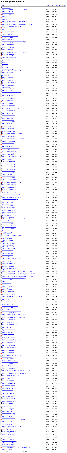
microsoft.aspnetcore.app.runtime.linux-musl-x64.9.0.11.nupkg (18, 274)
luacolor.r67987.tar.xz (8, 260)
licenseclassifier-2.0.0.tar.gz (10, 251)
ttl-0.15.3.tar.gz (6, 406)
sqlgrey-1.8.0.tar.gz (7, 395)
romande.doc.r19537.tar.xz (8, 363)
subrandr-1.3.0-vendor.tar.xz (9, 396)
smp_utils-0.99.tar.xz (7, 390)
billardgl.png (5, 75)
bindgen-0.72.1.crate (7, 77)
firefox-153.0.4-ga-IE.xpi (8, 167)
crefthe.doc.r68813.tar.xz (8, 115)
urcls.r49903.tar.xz (7, 411)
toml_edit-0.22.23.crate (8, 403)
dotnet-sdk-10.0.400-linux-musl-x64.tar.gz (13, 138)
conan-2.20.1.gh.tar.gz (8, 101)
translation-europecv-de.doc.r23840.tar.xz (13, 404)
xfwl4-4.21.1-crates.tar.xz (9, 439)
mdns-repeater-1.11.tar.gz (8, 264)
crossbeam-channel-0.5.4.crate (10, 116)
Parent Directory (6, 8)
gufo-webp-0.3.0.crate (7, 204)
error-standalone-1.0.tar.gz (9, 151)
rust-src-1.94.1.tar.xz (8, 376)
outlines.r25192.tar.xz (8, 322)
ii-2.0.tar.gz (5, 220)
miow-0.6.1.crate (6, 283)
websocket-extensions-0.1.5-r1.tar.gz (11, 426)
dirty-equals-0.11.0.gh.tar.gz (10, 131)
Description (62, 5)
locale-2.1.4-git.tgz (7, 255)
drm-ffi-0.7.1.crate (7, 139)
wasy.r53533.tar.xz (7, 424)
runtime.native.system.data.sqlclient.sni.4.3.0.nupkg (16, 370)
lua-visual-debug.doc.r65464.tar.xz (11, 258)
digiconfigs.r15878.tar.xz (8, 129)
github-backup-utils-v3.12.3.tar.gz (11, 194)
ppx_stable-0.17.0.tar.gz (8, 342)
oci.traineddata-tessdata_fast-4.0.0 (11, 311)
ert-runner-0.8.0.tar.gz (8, 153)
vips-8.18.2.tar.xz (7, 416)
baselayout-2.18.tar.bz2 (8, 60)
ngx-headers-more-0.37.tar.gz (9, 307)
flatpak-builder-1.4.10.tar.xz (10, 172)
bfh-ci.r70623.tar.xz (7, 72)
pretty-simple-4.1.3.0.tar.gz (9, 343)
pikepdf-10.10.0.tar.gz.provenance (11, 330)
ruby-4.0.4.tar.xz (6, 367)
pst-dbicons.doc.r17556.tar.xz (10, 345)
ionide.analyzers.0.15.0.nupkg (10, 223)
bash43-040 (5, 65)
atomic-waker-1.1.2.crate (8, 54)
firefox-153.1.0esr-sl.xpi (8, 171)
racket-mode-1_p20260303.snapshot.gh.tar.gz (13, 358)
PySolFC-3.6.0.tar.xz (7, 29)
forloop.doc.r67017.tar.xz (8, 176)
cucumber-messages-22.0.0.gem (9, 121)
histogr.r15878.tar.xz (7, 213)
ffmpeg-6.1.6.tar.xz (7, 159)
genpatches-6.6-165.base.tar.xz (10, 187)
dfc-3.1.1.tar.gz (6, 126)
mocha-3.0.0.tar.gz (7, 284)
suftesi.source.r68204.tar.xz (9, 398)
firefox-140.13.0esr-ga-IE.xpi (10, 162)
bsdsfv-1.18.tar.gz (7, 83)
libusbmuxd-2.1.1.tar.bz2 (8, 246)
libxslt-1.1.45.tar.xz (7, 250)
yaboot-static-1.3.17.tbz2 (8, 442)
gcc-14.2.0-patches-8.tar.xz (9, 184)
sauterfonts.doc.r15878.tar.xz (10, 380)
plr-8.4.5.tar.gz (6, 335)
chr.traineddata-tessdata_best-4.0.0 (11, 92)
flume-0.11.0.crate (7, 174)
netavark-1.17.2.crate (7, 301)
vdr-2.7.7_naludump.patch (8, 413)
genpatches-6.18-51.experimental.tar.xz (12, 185)
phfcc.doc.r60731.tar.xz (8, 325)
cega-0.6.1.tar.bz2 (7, 90)
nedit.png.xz (5, 299)
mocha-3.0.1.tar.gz (7, 286)
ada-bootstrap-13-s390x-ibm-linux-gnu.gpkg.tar (14, 42)
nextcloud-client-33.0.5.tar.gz (10, 306)
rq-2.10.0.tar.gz (6, 365)
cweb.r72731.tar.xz (7, 123)
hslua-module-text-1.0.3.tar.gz (10, 215)
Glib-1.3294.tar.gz (7, 18)
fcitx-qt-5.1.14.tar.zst (8, 157)
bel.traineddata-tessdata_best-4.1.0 (11, 70)
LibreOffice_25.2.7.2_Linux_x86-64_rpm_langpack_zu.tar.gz (17, 24)
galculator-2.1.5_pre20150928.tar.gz (11, 182)
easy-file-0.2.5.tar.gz (8, 143)
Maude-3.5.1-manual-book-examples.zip (11, 26)
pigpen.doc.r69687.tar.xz (8, 329)
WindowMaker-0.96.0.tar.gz (8, 37)
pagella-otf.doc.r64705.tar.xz (10, 324)
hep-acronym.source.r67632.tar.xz (10, 208)
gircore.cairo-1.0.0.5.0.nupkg (10, 192)
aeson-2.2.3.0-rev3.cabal (8, 47)
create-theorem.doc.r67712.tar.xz (10, 113)
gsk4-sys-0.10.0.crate (7, 202)
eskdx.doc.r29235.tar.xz (8, 154)
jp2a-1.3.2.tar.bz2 (7, 225)
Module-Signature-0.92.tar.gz (9, 27)
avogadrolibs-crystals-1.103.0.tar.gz (11, 55)
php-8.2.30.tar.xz (6, 327)
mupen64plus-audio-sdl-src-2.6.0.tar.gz (12, 296)
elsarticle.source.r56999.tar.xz (10, 148)
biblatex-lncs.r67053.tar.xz (9, 73)
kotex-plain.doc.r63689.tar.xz (10, 228)
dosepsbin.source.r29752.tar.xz (10, 136)
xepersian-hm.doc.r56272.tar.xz (10, 432)
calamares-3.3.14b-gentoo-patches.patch (12, 88)
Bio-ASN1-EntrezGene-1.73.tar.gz (10, 11)
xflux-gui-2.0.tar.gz (7, 436)
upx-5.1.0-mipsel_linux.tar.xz (10, 409)
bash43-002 (5, 64)
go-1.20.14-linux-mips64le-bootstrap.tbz (12, 195)
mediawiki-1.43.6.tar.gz (8, 266)
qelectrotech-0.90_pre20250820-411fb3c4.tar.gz (14, 355)
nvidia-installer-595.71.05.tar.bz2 (11, 309)
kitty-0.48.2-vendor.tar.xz (9, 227)
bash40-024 (5, 62)
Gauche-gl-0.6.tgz (6, 16)
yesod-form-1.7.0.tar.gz (8, 444)
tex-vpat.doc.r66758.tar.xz (9, 401)
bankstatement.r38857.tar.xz (9, 59)
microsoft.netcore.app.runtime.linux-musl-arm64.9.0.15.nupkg (17, 276)
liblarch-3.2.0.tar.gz (7, 241)
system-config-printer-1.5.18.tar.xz (11, 399)
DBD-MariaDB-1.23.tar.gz (8, 13)
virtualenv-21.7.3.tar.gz (8, 418)
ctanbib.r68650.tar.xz (7, 118)
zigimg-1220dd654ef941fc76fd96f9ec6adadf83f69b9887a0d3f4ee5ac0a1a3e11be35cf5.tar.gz (23, 447)
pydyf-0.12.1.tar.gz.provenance (10, 348)
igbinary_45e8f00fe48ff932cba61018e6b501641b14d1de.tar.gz (17, 218)
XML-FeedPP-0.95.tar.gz (8, 39)
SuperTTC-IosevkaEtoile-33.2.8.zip (11, 32)
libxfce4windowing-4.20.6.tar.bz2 (10, 248)
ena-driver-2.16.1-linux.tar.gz (10, 149)
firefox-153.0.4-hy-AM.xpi (8, 169)
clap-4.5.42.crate (6, 93)
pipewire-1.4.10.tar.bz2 (8, 332)
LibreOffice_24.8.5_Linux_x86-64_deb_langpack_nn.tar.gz (16, 22)
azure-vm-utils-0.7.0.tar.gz (9, 57)
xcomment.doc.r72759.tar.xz (9, 431)
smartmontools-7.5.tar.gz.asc (9, 388)
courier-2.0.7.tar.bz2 (7, 111)
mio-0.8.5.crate (6, 281)
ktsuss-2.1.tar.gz (6, 230)
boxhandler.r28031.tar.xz (8, 80)
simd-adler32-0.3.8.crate (8, 383)
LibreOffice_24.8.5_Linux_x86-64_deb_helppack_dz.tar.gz (16, 21)
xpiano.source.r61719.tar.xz (9, 441)
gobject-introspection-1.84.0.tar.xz (11, 197)
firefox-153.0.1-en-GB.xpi (8, 164)
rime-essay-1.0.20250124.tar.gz (10, 362)
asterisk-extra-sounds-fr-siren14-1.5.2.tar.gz (14, 52)
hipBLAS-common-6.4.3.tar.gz (9, 212)
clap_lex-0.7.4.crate (7, 95)
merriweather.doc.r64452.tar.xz (10, 268)
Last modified (49, 5)
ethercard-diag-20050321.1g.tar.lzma (11, 156)
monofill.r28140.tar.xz (8, 291)
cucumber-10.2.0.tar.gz (8, 120)
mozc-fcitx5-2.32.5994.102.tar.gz (10, 292)
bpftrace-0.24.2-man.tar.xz (9, 82)
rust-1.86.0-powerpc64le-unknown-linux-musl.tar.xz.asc (16, 373)
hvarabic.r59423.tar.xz (8, 217)
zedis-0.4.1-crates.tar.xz (8, 446)
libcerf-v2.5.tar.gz (7, 238)
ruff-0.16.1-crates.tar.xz (8, 368)
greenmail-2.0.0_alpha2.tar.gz (10, 199)
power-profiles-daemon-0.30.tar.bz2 (11, 340)
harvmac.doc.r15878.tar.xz (8, 207)
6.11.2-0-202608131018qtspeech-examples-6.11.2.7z (14, 9)
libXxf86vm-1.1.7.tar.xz (8, 236)
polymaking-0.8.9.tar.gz (8, 339)
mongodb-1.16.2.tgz (7, 289)
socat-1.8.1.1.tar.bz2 (7, 391)
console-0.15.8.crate (7, 103)
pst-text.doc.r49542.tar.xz (9, 347)
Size (57, 5)
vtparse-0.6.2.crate (7, 421)
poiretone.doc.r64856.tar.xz (9, 337)
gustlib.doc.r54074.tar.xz (8, 205)
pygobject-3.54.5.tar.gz (8, 350)
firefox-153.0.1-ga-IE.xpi (8, 166)
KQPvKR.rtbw (5, 19)
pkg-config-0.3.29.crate (8, 334)
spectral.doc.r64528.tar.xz (9, 393)
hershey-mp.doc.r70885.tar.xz (9, 210)
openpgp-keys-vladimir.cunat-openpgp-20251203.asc (14, 317)
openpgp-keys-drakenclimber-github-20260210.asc (14, 314)
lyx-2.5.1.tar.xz (6, 261)
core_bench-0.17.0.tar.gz (8, 110)
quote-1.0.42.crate (7, 357)
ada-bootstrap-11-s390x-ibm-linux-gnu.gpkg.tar (14, 41)
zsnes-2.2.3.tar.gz (7, 449)
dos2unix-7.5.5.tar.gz (7, 134)
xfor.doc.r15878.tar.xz (8, 437)
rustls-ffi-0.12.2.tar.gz (8, 378)
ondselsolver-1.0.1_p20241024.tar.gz (11, 312)
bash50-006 (5, 67)
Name (3, 5)
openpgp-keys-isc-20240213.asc (10, 315)
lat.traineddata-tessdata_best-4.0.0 (11, 235)
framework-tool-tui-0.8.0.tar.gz (10, 177)
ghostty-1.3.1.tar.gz (7, 190)
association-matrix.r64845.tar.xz (10, 50)
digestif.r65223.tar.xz (8, 128)
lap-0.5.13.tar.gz (6, 233)
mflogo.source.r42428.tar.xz (9, 269)
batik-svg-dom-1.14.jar (8, 69)
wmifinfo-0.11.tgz (6, 429)
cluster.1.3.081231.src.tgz (9, 97)
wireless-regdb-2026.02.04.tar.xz (10, 427)
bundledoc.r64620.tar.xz (8, 85)
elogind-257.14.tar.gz (7, 146)
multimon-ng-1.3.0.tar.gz (8, 294)
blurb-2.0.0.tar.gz (7, 78)
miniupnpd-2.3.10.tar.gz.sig (9, 279)
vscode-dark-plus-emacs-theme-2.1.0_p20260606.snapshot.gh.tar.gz (18, 419)
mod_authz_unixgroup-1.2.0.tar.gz (10, 288)
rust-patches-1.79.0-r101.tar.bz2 (10, 375)
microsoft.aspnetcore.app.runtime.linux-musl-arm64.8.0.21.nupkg (18, 273)
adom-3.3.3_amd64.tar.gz (8, 44)
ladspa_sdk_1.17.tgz (7, 232)
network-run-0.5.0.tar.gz (8, 304)
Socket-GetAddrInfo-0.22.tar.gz (10, 31)
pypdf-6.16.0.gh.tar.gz (8, 352)
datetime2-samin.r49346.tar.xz (10, 125)
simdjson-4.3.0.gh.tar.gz (8, 385)
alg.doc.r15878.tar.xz (7, 49)
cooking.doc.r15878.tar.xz (8, 106)
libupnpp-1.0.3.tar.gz (7, 245)
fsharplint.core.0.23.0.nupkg (9, 179)
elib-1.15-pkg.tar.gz (7, 144)
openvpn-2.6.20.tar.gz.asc (8, 319)
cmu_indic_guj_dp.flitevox (8, 98)
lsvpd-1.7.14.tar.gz (7, 256)
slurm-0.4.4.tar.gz (7, 386)
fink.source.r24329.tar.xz (8, 161)
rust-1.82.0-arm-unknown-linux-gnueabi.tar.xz (13, 371)
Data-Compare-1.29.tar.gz (8, 14)
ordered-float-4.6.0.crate (8, 320)
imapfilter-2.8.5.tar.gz (8, 222)
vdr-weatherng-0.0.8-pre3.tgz (9, 414)
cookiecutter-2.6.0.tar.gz (8, 105)
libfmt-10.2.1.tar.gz (7, 240)
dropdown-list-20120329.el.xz (9, 141)
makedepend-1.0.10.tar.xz (8, 263)
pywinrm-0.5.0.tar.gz (7, 353)
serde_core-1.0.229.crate (8, 381)
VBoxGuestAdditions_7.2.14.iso (10, 36)
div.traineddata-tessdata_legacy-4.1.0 (12, 133)
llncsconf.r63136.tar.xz (8, 253)
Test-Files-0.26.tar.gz (8, 34)
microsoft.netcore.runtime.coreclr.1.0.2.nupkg (14, 278)
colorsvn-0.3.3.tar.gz (7, 100)
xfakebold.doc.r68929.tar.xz (9, 434)
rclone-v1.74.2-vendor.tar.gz (9, 360)
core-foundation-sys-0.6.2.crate (10, 108)
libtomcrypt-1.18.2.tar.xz (8, 243)
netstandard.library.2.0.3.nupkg (10, 302)
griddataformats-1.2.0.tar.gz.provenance (12, 200)
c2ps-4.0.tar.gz (6, 87)
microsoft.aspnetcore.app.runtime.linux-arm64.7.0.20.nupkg (17, 271)
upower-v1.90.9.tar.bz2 (8, 408)
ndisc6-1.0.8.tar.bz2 (7, 297)
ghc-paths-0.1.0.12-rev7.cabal (10, 189)
